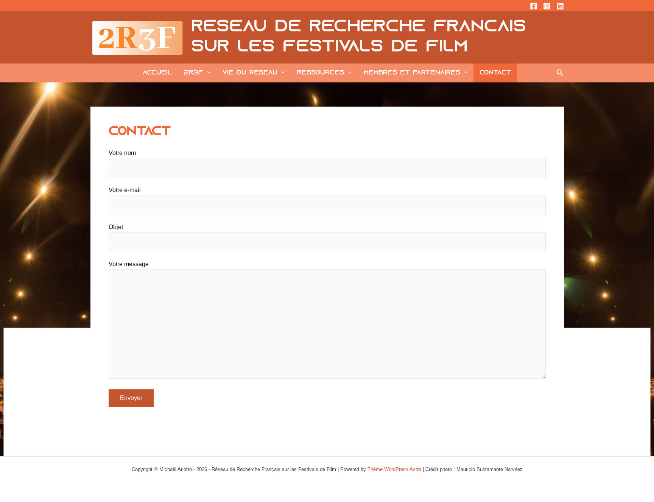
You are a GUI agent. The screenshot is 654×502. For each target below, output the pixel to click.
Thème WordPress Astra (394, 469)
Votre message (129, 264)
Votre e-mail (125, 190)
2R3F (193, 73)
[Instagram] (547, 6)
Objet (116, 227)
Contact (495, 73)
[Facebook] (533, 6)
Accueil (157, 73)
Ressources (320, 73)
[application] (207, 73)
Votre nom (122, 153)
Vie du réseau (250, 73)
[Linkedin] (560, 6)
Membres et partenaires (412, 73)
